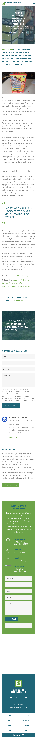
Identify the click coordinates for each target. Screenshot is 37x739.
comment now (18, 300)
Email (11, 437)
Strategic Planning (24, 286)
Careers (10, 725)
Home (10, 716)
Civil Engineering (22, 276)
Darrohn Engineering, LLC (23, 703)
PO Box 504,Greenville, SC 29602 (21, 570)
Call (27, 730)
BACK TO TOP (18, 735)
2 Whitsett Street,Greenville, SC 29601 (21, 543)
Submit (14, 619)
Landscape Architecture (21, 280)
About (26, 716)
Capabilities (27, 721)
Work (10, 721)
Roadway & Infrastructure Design (13, 283)
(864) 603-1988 (19, 552)
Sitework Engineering (9, 286)
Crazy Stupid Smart (21, 707)
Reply (17, 437)
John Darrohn (23, 32)
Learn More (12, 485)
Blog (27, 725)
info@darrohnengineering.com (24, 561)
